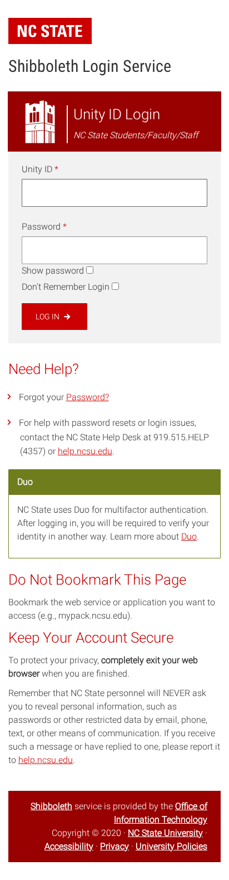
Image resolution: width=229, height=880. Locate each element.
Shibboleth (51, 806)
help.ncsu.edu (85, 451)
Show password (53, 270)
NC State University (165, 833)
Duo (189, 536)
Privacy (114, 846)
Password (44, 226)
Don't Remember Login (65, 286)
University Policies (171, 846)
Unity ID (40, 169)
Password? (87, 397)
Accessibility (68, 846)
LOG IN (48, 316)
